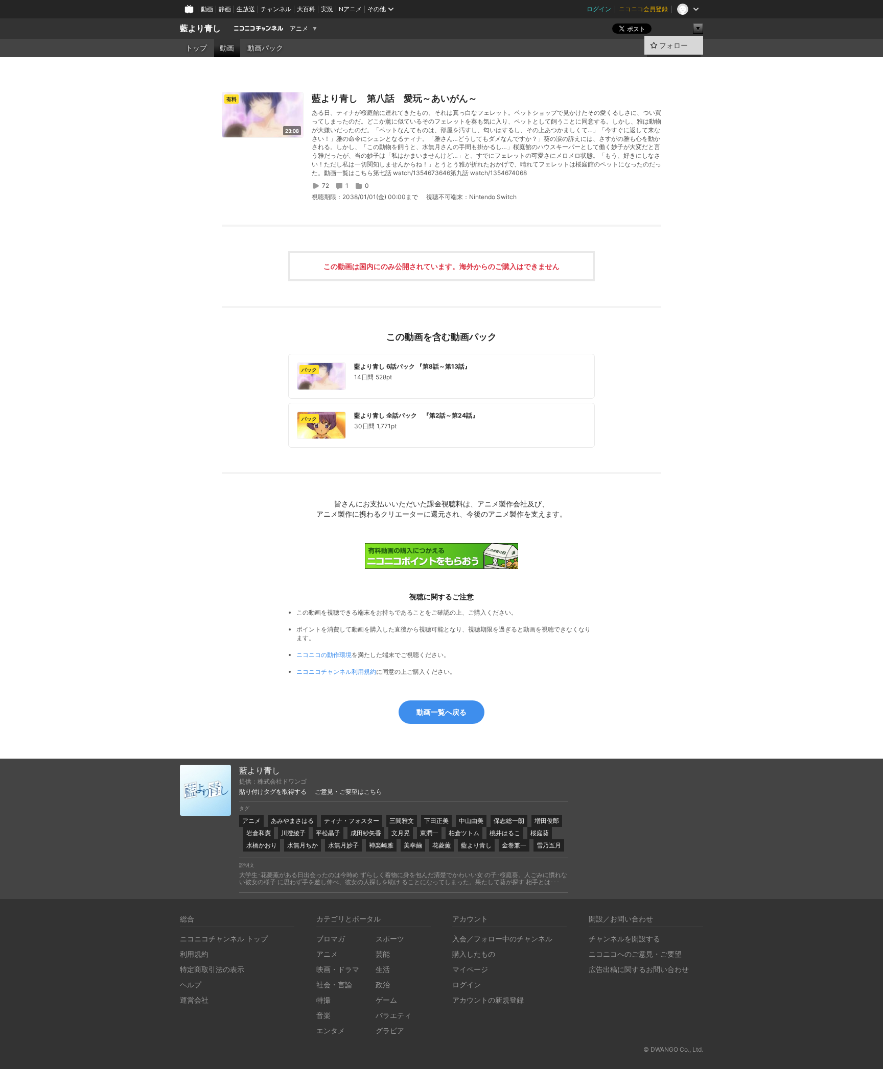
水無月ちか (302, 845)
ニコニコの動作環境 (324, 655)
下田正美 (436, 820)
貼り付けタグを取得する (273, 792)
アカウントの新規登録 (488, 999)
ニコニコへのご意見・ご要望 (635, 954)
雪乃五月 (549, 845)
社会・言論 (334, 984)
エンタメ (330, 1030)
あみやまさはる (292, 820)
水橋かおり (261, 845)
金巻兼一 (514, 845)
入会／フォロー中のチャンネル (502, 938)
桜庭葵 (539, 833)
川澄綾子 (293, 833)
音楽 (323, 1015)
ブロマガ (330, 938)
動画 (207, 9)
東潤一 (429, 833)
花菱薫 (441, 845)
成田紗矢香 (366, 833)
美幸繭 (413, 845)
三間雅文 (401, 820)
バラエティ (393, 1015)
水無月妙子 (343, 845)
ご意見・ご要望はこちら (348, 792)
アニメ (299, 28)
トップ (196, 48)
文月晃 (400, 833)
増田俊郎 (547, 820)
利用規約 (194, 954)
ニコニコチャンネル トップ (224, 938)
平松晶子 (328, 833)
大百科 (306, 9)
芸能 (383, 954)
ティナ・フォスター (351, 820)
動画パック (265, 48)
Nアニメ (350, 9)
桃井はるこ (505, 833)
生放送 (246, 9)
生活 (383, 969)
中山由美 (471, 820)
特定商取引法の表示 (212, 969)
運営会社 (194, 999)
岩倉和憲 (258, 833)
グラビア (390, 1030)
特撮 (323, 999)
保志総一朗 (509, 820)
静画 (225, 9)
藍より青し (200, 28)
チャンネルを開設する (624, 938)
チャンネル (276, 9)
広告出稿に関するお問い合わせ (639, 969)
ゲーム (386, 999)
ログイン (599, 9)
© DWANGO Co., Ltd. (673, 1049)
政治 (383, 984)
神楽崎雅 (381, 845)
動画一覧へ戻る (441, 712)
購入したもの (473, 954)
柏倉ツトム (464, 833)
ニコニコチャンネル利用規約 (336, 671)
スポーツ (390, 938)
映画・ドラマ (337, 969)
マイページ (470, 969)
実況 (327, 9)
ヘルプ (190, 984)
